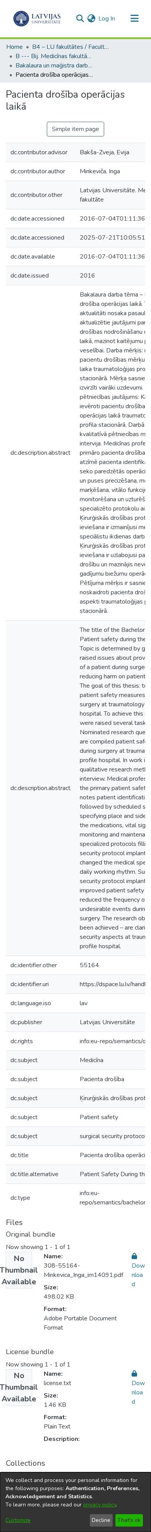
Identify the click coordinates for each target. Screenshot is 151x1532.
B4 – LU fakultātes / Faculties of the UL (71, 47)
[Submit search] (80, 18)
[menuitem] (91, 18)
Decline (101, 1520)
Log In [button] (107, 18)
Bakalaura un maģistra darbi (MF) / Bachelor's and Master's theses (54, 65)
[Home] (37, 18)
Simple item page (75, 129)
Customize (18, 1520)
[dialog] (75, 1502)
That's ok (129, 1520)
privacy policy (99, 1504)
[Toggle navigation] (134, 18)
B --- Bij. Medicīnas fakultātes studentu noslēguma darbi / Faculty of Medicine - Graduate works (54, 56)
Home (14, 47)
